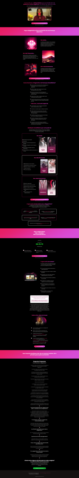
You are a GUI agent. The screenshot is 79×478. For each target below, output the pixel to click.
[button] (38, 144)
